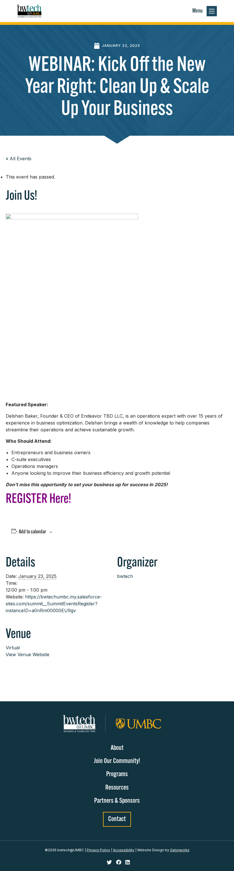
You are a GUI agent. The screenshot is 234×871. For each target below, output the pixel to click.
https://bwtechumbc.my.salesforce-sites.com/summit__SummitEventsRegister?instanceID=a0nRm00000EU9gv (54, 603)
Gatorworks (179, 850)
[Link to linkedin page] (127, 862)
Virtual (13, 647)
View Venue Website (27, 654)
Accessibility (123, 850)
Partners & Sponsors (117, 801)
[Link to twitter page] (110, 862)
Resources (117, 787)
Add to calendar (32, 532)
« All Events (18, 158)
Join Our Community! (117, 761)
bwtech (125, 576)
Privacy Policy (98, 850)
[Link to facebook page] (119, 862)
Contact (117, 819)
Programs (117, 774)
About (117, 748)
